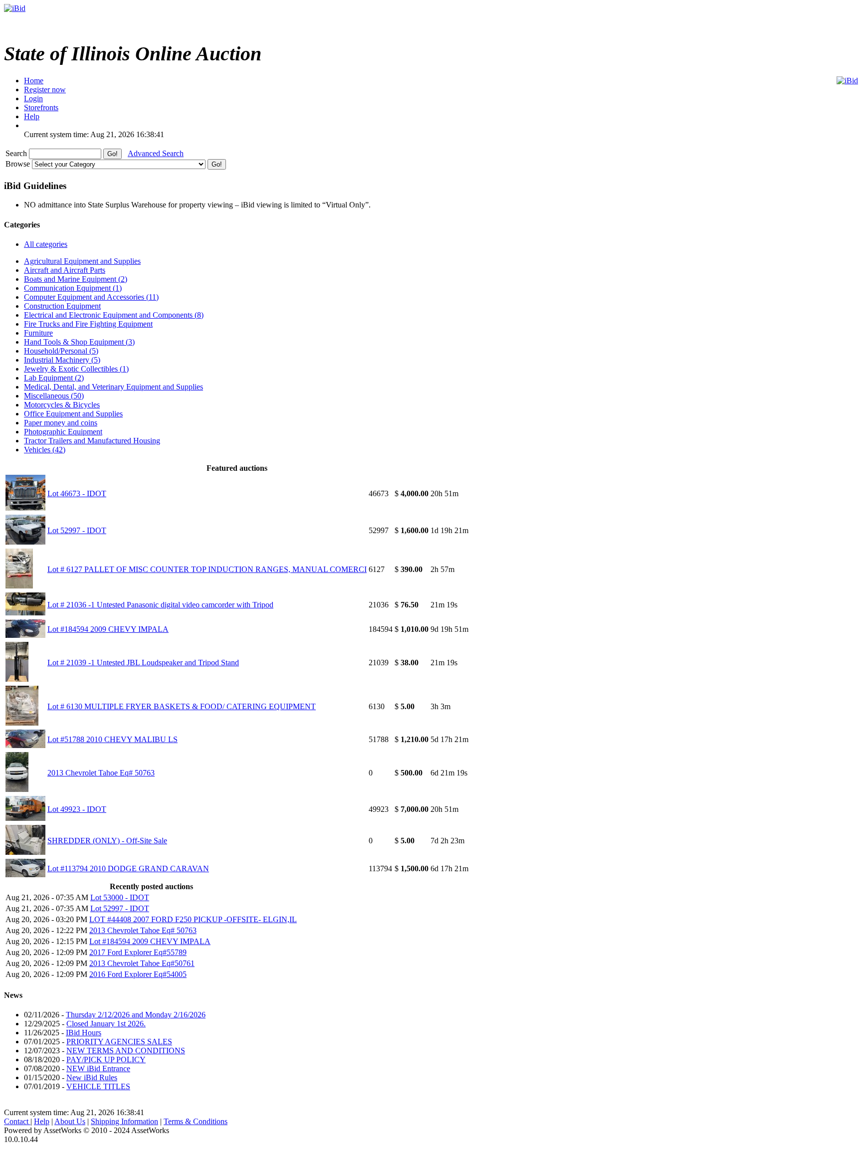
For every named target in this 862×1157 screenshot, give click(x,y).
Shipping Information (124, 1121)
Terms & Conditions (195, 1121)
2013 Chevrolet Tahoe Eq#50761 (142, 963)
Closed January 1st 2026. (106, 1023)
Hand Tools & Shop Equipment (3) (79, 342)
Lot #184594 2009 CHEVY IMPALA (108, 629)
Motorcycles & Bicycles (62, 404)
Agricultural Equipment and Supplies (82, 261)
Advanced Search (156, 153)
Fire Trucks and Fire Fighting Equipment (88, 324)
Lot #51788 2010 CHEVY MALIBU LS (112, 739)
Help (41, 1121)
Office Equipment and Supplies (73, 413)
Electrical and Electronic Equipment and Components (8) (114, 315)
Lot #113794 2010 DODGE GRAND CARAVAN (128, 868)
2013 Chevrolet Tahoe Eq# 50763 (101, 773)
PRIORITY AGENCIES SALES (119, 1041)
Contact (17, 1121)
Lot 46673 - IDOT (76, 493)
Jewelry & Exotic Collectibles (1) (76, 369)
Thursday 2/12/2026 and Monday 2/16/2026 (136, 1014)
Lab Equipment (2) (54, 378)
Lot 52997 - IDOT (76, 530)
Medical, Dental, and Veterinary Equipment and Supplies (113, 387)
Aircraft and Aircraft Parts (64, 270)
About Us (69, 1121)
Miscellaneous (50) (54, 395)
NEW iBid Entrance (98, 1068)
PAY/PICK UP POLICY (106, 1059)
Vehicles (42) (44, 449)
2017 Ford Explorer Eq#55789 (138, 952)
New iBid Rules (91, 1077)
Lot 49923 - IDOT (76, 809)
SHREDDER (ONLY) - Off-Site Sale (107, 840)
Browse (18, 164)
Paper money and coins (60, 422)
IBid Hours (83, 1032)
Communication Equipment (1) (73, 288)
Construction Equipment (62, 306)
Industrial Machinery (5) (62, 360)
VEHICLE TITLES (98, 1086)
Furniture (38, 333)
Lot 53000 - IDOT (119, 897)
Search (17, 153)
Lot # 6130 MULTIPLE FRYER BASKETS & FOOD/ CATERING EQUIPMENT (181, 706)
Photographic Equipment (63, 431)
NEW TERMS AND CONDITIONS (125, 1050)
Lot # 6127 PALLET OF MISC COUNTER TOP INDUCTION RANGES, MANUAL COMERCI (207, 569)
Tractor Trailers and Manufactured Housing (92, 440)
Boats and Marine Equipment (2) (75, 279)
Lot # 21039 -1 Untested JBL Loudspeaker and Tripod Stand (143, 662)
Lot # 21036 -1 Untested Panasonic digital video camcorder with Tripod (160, 604)
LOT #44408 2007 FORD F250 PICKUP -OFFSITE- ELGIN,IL (193, 919)
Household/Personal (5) (61, 351)
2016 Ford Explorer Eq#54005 (138, 974)
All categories (45, 244)
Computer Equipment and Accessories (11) (91, 297)
